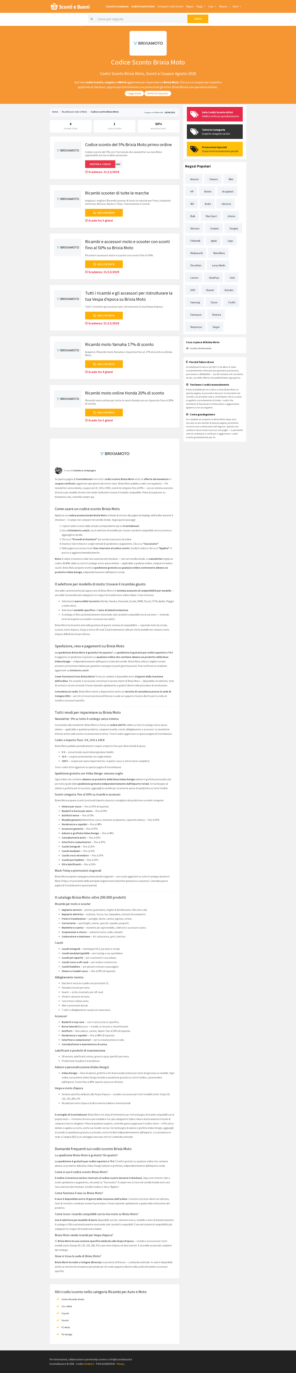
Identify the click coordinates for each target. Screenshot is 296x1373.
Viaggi (199, 6)
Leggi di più (134, 93)
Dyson (214, 302)
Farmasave (196, 314)
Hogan (216, 327)
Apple (214, 240)
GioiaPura (214, 277)
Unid (232, 277)
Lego (230, 240)
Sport (236, 6)
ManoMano (219, 253)
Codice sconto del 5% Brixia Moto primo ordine (128, 144)
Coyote (65, 1313)
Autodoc (229, 290)
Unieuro (213, 179)
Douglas (234, 228)
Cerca (198, 18)
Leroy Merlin (218, 265)
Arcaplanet (228, 191)
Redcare (216, 314)
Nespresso (196, 327)
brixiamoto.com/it (79, 670)
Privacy (120, 1363)
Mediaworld (196, 253)
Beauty (223, 6)
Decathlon (195, 265)
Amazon (194, 179)
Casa (211, 6)
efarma (231, 216)
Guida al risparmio (157, 93)
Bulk (192, 216)
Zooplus (214, 228)
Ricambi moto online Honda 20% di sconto (124, 393)
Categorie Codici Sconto (170, 6)
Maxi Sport (211, 216)
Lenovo (194, 277)
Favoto (65, 1320)
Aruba (208, 203)
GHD (192, 290)
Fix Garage (66, 1334)
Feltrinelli (195, 240)
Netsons (195, 228)
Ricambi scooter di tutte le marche (117, 193)
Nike (231, 179)
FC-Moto (65, 1327)
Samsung (195, 302)
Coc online (66, 1306)
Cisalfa (231, 302)
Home (55, 111)
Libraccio (226, 203)
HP (192, 191)
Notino (208, 191)
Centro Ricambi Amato (72, 1299)
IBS (192, 203)
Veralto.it (89, 1363)
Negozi (190, 6)
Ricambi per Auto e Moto (75, 111)
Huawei (210, 290)
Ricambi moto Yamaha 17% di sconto (119, 344)
